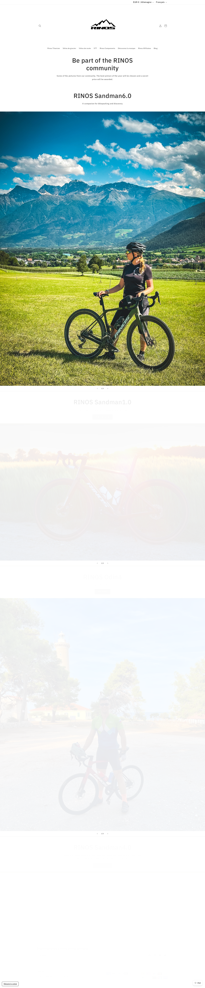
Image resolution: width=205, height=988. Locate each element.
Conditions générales (90, 888)
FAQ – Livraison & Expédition (49, 934)
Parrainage (130, 892)
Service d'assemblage (135, 888)
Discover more (102, 414)
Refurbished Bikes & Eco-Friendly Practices (143, 905)
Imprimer (85, 892)
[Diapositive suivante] (107, 388)
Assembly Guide (132, 901)
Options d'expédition (45, 888)
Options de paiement (45, 892)
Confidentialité (87, 884)
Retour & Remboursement (136, 884)
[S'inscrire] (77, 953)
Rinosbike (46, 982)
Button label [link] (102, 863)
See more (102, 589)
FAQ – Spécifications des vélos (49, 926)
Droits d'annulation (89, 896)
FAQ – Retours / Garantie (47, 930)
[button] (39, 25)
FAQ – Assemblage (45, 922)
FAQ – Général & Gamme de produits (52, 938)
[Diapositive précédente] (97, 388)
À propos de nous (44, 884)
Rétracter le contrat (10, 984)
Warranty (129, 896)
